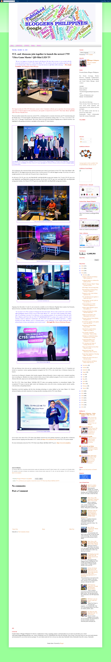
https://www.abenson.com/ (49, 439)
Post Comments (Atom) (23, 531)
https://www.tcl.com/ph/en (63, 443)
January (84, 388)
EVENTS (27, 45)
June (84, 376)
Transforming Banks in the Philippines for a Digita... (88, 340)
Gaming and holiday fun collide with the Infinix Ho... (89, 312)
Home (12, 45)
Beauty (33, 45)
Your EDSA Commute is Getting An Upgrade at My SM (93, 449)
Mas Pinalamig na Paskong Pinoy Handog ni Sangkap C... (90, 290)
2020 (82, 395)
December (85, 275)
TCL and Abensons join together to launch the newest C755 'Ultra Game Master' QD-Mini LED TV (37, 480)
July (84, 374)
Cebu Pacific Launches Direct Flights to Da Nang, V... (89, 329)
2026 (82, 266)
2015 (82, 407)
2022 (82, 391)
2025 (82, 268)
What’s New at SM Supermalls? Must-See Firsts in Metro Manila (93, 543)
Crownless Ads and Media (87, 446)
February (85, 386)
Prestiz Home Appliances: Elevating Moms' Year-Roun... (90, 354)
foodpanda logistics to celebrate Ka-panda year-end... (90, 281)
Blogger (62, 643)
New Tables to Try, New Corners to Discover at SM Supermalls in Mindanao (92, 460)
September (85, 370)
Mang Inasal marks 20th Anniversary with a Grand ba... (90, 351)
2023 (82, 273)
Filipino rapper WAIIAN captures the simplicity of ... (90, 308)
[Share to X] (39, 479)
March (84, 383)
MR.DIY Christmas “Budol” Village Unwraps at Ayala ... (90, 284)
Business (39, 45)
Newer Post (15, 529)
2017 (82, 402)
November (85, 365)
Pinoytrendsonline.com (86, 426)
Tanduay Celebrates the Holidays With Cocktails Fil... (89, 277)
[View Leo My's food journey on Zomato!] (88, 469)
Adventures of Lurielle (86, 436)
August (84, 372)
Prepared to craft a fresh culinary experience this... (90, 294)
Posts (82, 139)
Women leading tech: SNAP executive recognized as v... (89, 304)
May (84, 379)
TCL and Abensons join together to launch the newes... (90, 297)
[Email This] (35, 479)
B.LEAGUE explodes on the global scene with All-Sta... (90, 322)
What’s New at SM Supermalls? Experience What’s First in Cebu (93, 499)
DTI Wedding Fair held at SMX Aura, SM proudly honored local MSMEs (93, 556)
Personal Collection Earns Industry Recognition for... (90, 319)
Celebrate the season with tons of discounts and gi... (89, 358)
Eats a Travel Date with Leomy (88, 455)
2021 (82, 393)
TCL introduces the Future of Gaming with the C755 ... (89, 344)
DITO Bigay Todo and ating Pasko (90, 287)
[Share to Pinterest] (42, 479)
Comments (84, 141)
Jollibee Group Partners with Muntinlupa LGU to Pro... (89, 315)
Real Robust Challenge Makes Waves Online (89, 326)
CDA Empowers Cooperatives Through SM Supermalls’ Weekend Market (93, 586)
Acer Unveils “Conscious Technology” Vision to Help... (89, 333)
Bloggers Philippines (94, 60)
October (85, 367)
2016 (82, 404)
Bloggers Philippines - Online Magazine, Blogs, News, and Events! (88, 415)
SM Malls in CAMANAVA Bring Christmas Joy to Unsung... (89, 336)
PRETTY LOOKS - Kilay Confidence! (92, 486)
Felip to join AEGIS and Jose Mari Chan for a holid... (90, 347)
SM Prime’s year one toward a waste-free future (92, 600)
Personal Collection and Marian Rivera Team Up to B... (89, 361)
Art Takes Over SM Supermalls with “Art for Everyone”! (92, 613)
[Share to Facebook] (40, 479)
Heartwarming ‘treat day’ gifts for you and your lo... (90, 301)
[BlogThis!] (37, 479)
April (84, 381)
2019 (82, 398)
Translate (90, 54)
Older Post (71, 529)
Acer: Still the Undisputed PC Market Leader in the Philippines (93, 529)
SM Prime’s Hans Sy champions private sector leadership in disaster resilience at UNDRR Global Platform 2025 (89, 514)
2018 (82, 400)
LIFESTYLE (19, 45)
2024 (82, 270)
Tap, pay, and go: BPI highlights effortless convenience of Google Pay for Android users (92, 431)
